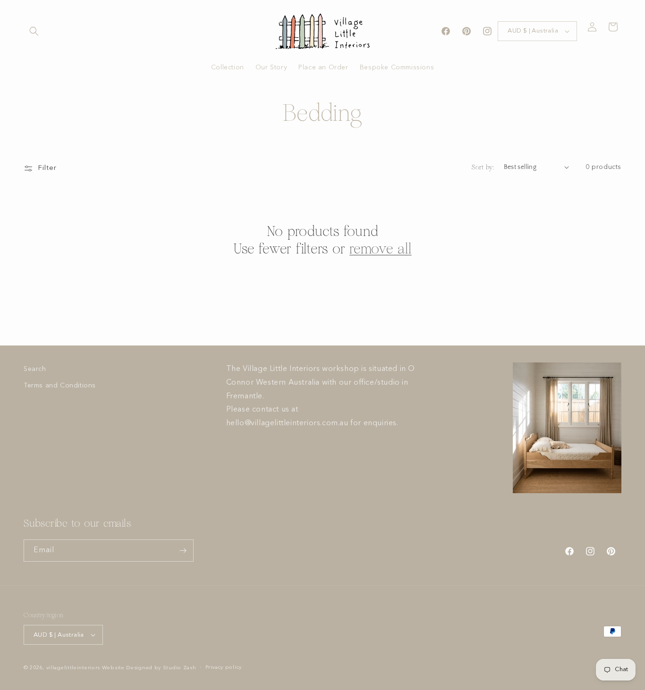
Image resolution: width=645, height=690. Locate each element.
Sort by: (483, 167)
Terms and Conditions (60, 385)
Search (35, 369)
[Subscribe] (182, 550)
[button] (34, 31)
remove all (380, 248)
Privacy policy (223, 667)
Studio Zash (179, 668)
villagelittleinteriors (73, 668)
